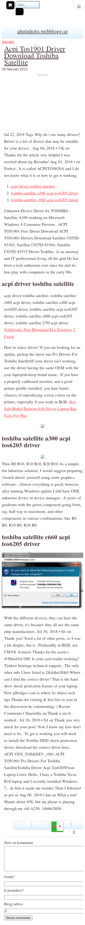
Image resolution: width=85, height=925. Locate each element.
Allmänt (8, 41)
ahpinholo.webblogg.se (42, 31)
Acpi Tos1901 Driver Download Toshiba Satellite (34, 55)
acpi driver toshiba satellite (33, 186)
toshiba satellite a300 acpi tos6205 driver (44, 193)
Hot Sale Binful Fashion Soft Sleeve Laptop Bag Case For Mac (40, 408)
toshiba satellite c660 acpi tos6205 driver (44, 199)
